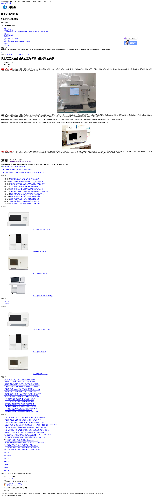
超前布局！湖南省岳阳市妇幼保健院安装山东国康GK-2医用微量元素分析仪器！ (26, 426)
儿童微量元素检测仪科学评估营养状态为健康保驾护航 (25, 196)
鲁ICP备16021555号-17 (15, 483)
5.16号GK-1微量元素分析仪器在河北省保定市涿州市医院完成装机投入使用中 (26, 429)
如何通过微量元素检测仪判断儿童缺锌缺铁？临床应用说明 (26, 193)
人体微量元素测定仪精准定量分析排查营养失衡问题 (24, 198)
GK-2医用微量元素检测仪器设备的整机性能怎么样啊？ (20, 436)
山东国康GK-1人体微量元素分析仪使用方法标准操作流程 (21, 408)
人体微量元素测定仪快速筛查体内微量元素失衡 (18, 410)
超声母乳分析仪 (44, 31)
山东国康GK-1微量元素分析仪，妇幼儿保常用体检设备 (25, 179)
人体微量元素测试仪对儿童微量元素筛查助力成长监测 (20, 406)
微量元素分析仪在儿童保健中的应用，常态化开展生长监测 (26, 181)
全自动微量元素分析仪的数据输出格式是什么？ (18, 439)
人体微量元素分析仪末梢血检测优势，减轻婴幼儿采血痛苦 (26, 185)
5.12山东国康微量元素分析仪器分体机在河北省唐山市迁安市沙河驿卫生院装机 (26, 431)
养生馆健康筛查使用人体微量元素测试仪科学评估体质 (25, 203)
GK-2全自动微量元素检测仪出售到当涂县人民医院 (19, 444)
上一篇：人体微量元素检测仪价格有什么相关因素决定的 (17, 169)
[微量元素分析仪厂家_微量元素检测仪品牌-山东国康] (10, 10)
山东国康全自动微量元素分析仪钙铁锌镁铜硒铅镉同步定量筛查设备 (29, 191)
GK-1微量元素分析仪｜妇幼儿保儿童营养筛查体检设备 (25, 178)
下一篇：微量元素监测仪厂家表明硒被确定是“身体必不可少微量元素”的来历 (22, 172)
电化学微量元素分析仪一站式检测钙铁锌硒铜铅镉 (24, 186)
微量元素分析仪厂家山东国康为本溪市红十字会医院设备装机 (22, 449)
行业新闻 (11, 35)
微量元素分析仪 (8, 30)
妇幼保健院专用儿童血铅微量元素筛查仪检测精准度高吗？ (26, 190)
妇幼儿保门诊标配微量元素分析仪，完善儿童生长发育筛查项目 (27, 183)
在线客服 (3, 3)
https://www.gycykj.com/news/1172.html (20, 161)
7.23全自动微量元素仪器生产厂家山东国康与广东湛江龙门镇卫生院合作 (24, 417)
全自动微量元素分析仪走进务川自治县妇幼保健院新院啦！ (21, 446)
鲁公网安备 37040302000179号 (13, 485)
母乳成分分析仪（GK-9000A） (41, 229)
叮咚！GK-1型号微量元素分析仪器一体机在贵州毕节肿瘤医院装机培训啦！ (25, 427)
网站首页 (6, 28)
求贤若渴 (28, 41)
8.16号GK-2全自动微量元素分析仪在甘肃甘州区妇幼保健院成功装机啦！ (24, 422)
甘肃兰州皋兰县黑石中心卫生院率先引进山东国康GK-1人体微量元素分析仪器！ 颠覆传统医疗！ (31, 424)
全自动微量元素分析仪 (10, 31)
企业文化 (22, 41)
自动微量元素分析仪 (22, 31)
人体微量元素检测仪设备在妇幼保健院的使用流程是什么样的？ (27, 188)
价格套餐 (6, 45)
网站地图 (8, 3)
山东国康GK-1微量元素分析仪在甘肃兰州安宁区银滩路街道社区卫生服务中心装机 (28, 434)
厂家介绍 (6, 40)
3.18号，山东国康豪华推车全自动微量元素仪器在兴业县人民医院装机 (24, 442)
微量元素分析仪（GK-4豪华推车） (43, 296)
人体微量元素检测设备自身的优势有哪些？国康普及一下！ (21, 441)
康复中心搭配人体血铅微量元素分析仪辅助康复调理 (24, 200)
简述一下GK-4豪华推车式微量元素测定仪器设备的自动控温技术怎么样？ (25, 437)
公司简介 (11, 41)
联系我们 (17, 41)
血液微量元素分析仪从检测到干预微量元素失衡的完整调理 (21, 411)
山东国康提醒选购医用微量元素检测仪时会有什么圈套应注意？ (23, 447)
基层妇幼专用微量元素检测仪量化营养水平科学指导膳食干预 (27, 195)
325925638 (10, 478)
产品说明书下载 (8, 38)
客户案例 (6, 36)
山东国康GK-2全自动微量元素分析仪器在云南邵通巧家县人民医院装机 (24, 432)
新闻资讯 (6, 33)
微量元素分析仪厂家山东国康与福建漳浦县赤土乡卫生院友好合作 (22, 419)
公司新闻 (6, 35)
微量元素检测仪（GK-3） (40, 273)
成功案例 (15, 38)
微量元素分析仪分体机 (39, 251)
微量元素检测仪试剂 (34, 31)
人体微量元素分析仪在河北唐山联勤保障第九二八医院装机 (21, 421)
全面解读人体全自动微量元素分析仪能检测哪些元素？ (25, 201)
